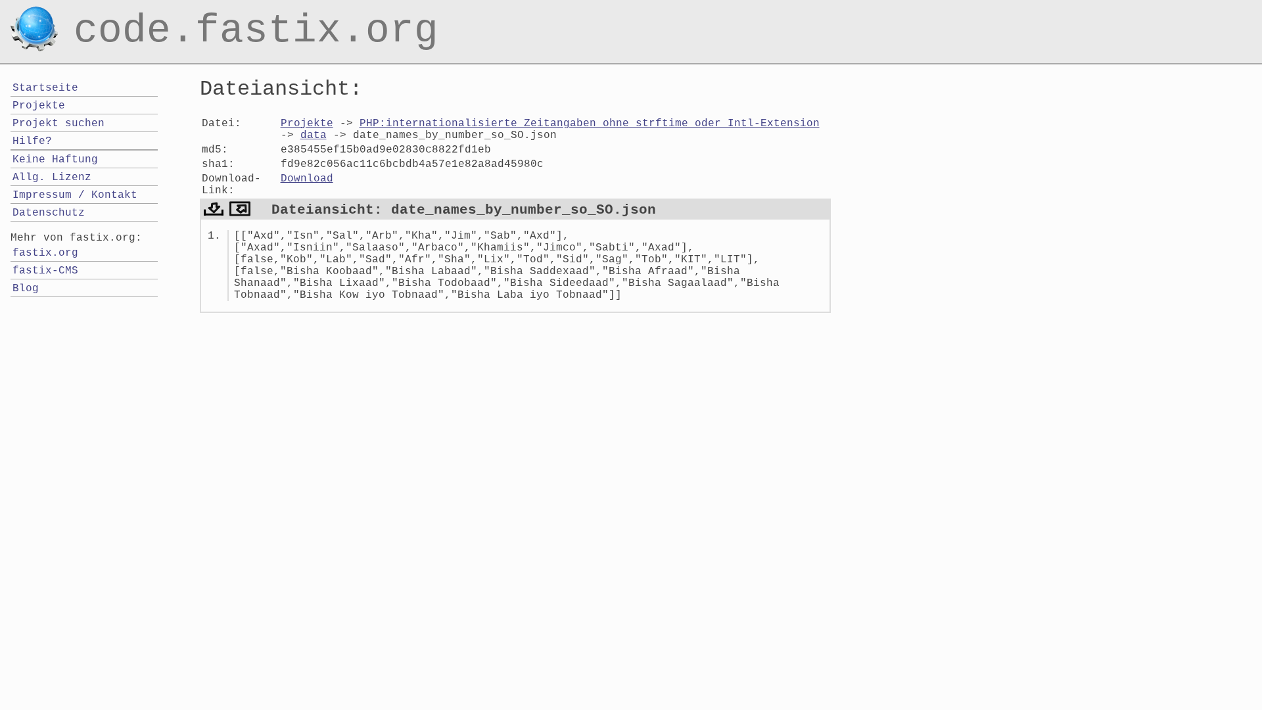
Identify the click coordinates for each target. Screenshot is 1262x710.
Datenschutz (48, 213)
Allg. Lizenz (51, 177)
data (313, 135)
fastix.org (45, 253)
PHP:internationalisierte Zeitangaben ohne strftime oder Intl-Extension (590, 124)
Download (307, 179)
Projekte (307, 124)
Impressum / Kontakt (74, 195)
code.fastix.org (256, 16)
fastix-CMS (45, 271)
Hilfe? (32, 141)
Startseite (45, 88)
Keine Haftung (55, 160)
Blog (25, 289)
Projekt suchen (58, 124)
